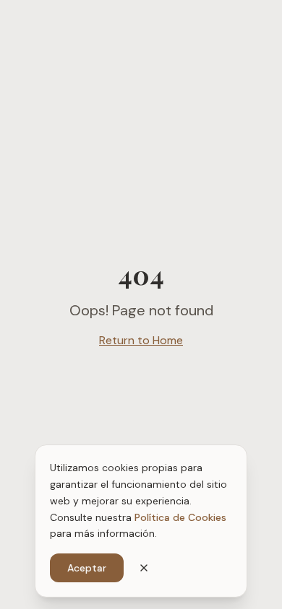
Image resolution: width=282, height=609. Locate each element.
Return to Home (141, 340)
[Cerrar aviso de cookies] (143, 567)
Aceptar (86, 567)
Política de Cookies (180, 517)
